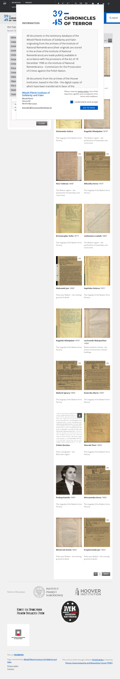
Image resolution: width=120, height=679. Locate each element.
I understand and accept (86, 102)
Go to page (89, 108)
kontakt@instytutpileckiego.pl (37, 107)
